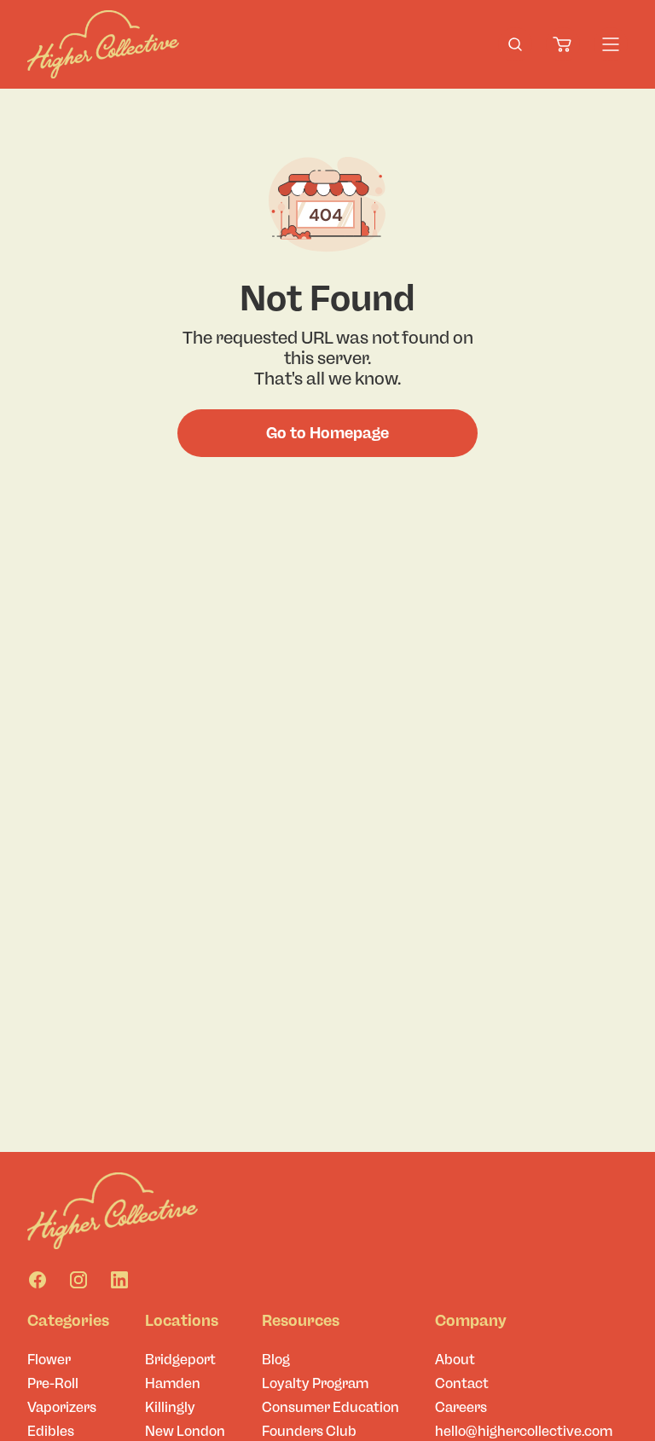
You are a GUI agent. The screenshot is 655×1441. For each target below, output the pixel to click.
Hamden (172, 1383)
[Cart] (563, 44)
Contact (462, 1383)
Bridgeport (180, 1359)
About (455, 1359)
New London (185, 1431)
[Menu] (611, 44)
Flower (49, 1359)
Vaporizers (61, 1407)
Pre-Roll (52, 1383)
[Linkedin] (119, 1280)
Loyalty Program (315, 1383)
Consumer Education (330, 1407)
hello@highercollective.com (523, 1431)
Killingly (170, 1407)
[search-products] (515, 44)
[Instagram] (78, 1280)
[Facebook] (37, 1280)
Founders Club (309, 1431)
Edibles (50, 1431)
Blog (276, 1359)
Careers (461, 1407)
